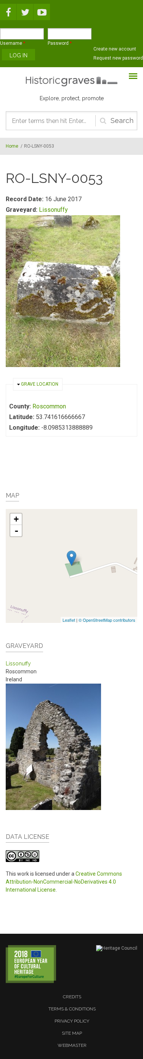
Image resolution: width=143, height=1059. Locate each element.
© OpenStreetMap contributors (107, 620)
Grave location (39, 384)
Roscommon (49, 406)
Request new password (118, 58)
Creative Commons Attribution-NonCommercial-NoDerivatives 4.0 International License (64, 882)
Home (12, 146)
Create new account (114, 49)
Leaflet (69, 620)
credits (72, 996)
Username (12, 43)
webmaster (72, 1045)
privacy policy (72, 1021)
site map (72, 1033)
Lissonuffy (53, 209)
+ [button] (16, 519)
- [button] (16, 530)
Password (60, 43)
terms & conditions (72, 1009)
